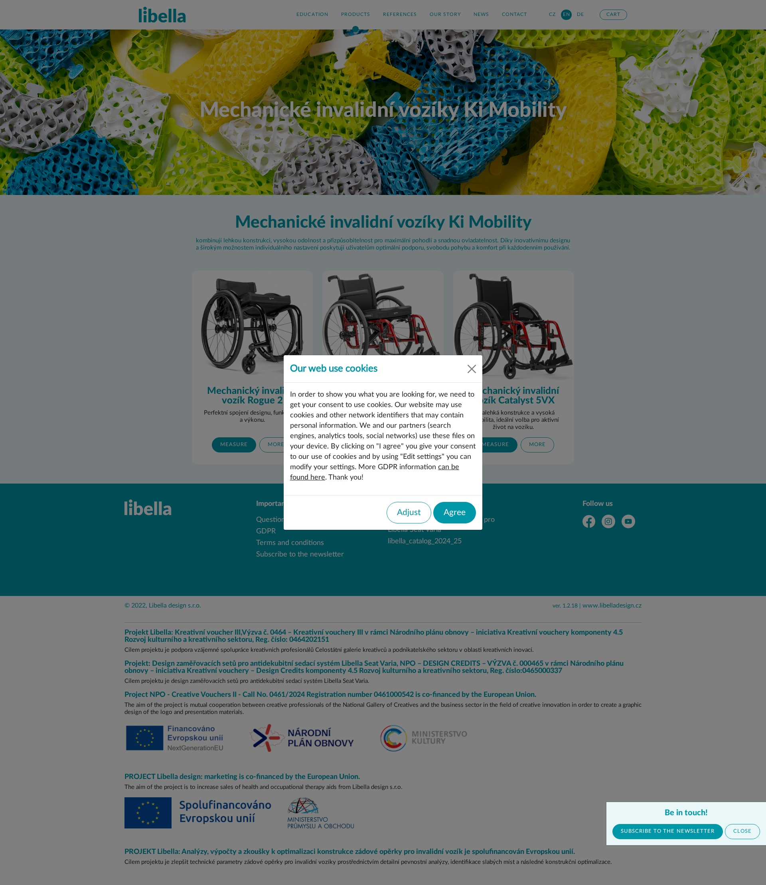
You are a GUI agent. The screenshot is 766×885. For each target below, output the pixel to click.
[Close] (471, 369)
